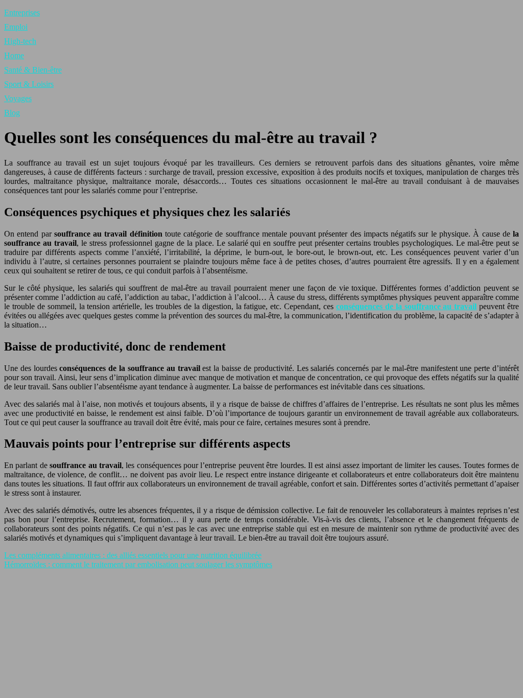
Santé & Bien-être (33, 69)
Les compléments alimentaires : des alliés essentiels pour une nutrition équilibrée (133, 555)
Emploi (16, 26)
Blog (12, 112)
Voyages (18, 98)
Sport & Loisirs (29, 84)
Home (14, 55)
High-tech (20, 41)
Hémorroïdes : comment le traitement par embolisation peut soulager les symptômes (138, 564)
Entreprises (22, 12)
